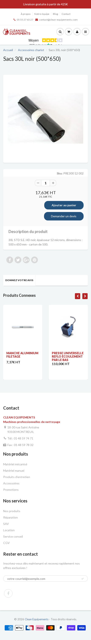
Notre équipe (41, 13)
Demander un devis (63, 216)
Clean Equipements (36, 619)
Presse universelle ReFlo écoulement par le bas (68, 356)
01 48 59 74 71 (23, 438)
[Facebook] (8, 593)
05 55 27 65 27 (25, 19)
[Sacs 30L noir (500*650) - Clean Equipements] (45, 118)
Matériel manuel (13, 470)
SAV (6, 524)
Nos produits (11, 511)
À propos (26, 13)
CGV (6, 543)
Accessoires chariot (31, 50)
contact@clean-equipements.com (58, 19)
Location (9, 530)
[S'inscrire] (82, 578)
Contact (66, 13)
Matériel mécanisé (15, 464)
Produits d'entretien (16, 477)
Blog (55, 13)
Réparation (10, 517)
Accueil (8, 50)
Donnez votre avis (19, 280)
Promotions (11, 489)
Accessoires (11, 483)
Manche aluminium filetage (22, 354)
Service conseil (13, 536)
